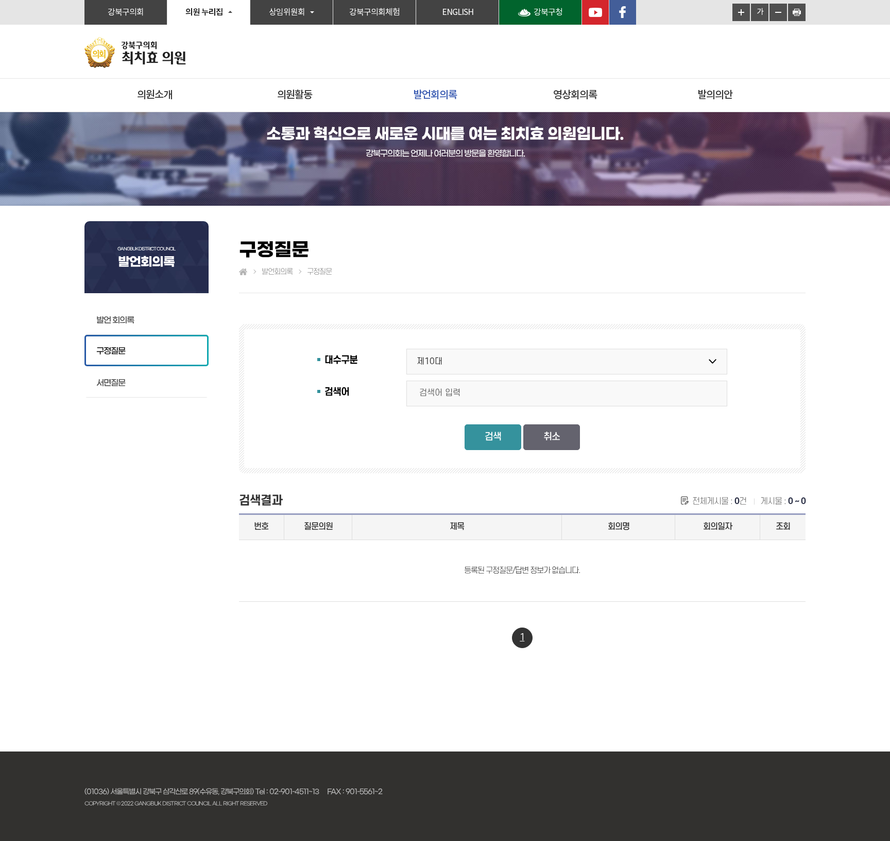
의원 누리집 (204, 12)
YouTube (595, 12)
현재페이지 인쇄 (797, 12)
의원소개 (154, 95)
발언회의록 (435, 95)
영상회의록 (575, 95)
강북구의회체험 (374, 12)
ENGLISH (457, 12)
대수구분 (340, 360)
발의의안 (714, 95)
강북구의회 (126, 12)
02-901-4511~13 (294, 791)
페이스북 (622, 12)
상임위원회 (287, 12)
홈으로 (243, 272)
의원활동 (294, 95)
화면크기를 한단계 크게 (741, 12)
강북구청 (548, 12)
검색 (493, 437)
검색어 (336, 392)
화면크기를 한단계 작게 (778, 12)
